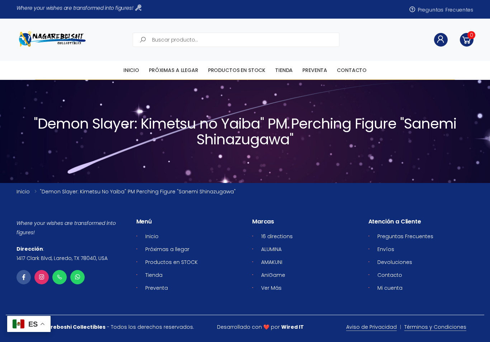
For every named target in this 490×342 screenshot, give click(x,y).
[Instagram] (41, 277)
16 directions (277, 236)
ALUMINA (271, 249)
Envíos (385, 249)
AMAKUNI (271, 262)
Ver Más (271, 288)
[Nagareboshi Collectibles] (52, 38)
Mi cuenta (389, 288)
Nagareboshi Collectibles (70, 327)
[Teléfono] (59, 277)
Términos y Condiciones (435, 327)
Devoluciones (394, 262)
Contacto (352, 70)
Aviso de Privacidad (371, 327)
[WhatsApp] (77, 277)
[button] (466, 40)
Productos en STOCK (236, 70)
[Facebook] (24, 277)
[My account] (441, 40)
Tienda (284, 70)
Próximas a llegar (173, 70)
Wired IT (292, 327)
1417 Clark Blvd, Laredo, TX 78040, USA (62, 258)
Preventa (314, 70)
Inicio (131, 70)
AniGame (273, 275)
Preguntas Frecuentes (444, 9)
